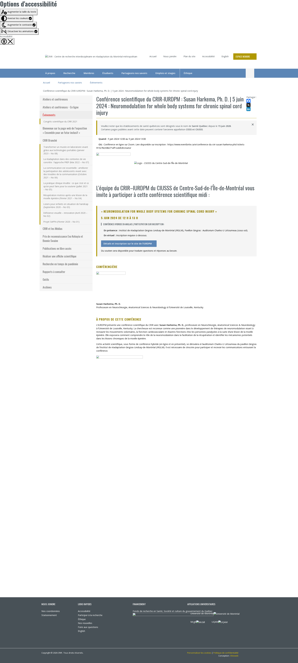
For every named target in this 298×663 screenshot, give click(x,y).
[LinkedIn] (251, 109)
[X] (251, 105)
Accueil (152, 56)
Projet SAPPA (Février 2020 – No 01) (61, 221)
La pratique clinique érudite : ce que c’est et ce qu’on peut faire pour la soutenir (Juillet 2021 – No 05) (66, 186)
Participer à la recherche (90, 615)
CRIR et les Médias (52, 228)
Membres (89, 73)
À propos (50, 73)
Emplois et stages (165, 73)
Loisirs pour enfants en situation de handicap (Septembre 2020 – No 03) (65, 206)
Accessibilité (6, 36)
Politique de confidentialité (225, 652)
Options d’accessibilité (28, 3)
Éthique (188, 73)
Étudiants (107, 73)
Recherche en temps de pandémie (60, 264)
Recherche (69, 73)
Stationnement (49, 615)
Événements (96, 82)
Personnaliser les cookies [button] (199, 652)
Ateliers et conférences (55, 99)
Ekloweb (234, 655)
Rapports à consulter (54, 272)
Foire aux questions (88, 627)
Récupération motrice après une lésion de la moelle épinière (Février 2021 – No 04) (65, 197)
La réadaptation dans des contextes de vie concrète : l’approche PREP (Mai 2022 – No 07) (66, 161)
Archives (47, 287)
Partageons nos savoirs (134, 73)
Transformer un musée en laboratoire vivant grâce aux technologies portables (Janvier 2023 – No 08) (65, 150)
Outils (46, 279)
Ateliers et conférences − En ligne (61, 107)
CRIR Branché (50, 140)
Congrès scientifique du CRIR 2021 (60, 121)
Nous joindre (169, 56)
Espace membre (243, 56)
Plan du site (189, 56)
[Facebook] (251, 101)
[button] (19, 31)
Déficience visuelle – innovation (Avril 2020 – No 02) (65, 214)
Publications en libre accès (57, 248)
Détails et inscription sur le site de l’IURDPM (128, 243)
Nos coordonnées (50, 611)
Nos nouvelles (85, 623)
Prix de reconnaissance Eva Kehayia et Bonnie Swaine (63, 238)
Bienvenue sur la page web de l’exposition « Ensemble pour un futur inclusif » (65, 130)
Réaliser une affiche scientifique (59, 256)
